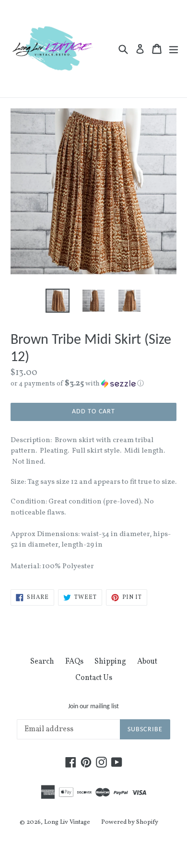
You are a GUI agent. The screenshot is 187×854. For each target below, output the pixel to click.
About (147, 661)
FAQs (74, 661)
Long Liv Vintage (67, 822)
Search (42, 661)
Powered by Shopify (129, 822)
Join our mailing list (93, 706)
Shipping (110, 661)
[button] (93, 383)
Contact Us (93, 678)
